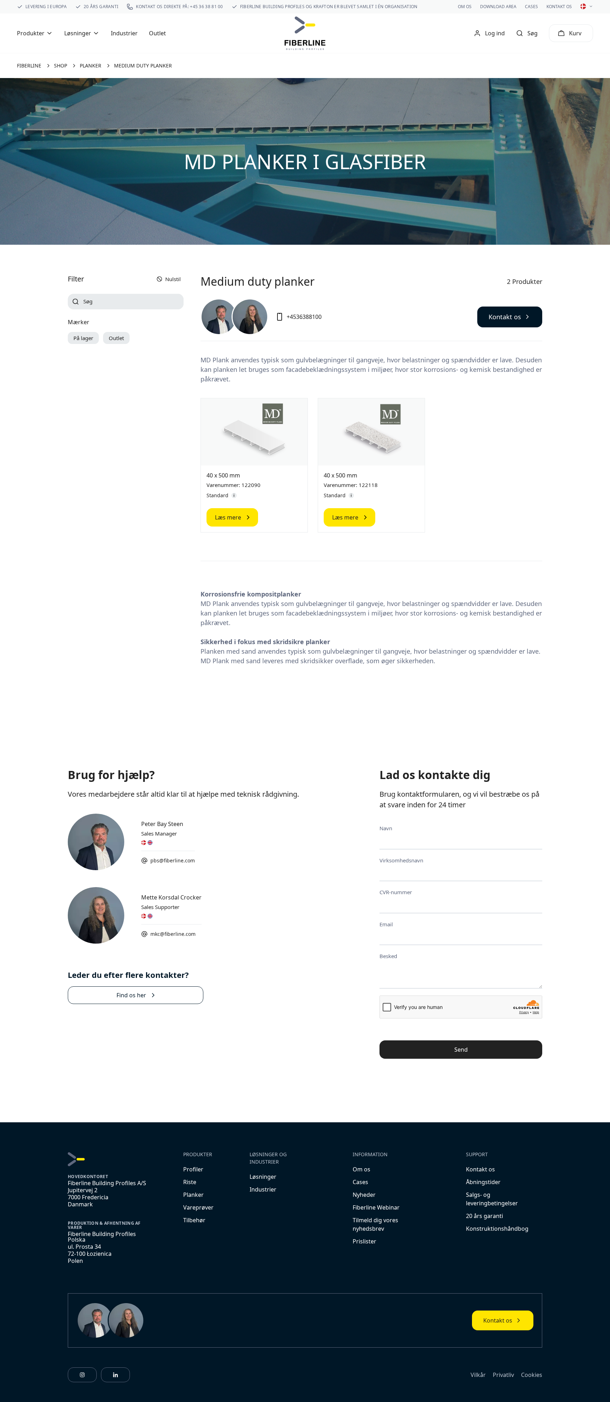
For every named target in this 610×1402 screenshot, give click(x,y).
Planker (193, 1195)
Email (386, 924)
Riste (189, 1182)
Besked (388, 956)
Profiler (193, 1169)
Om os (465, 7)
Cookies (531, 1375)
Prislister (364, 1241)
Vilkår (478, 1375)
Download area (498, 7)
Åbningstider (483, 1182)
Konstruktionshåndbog (497, 1228)
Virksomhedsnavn (401, 860)
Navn (385, 828)
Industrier (124, 33)
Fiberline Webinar (376, 1207)
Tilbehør (194, 1220)
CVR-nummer (395, 892)
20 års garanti (484, 1216)
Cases (531, 7)
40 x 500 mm (223, 475)
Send (461, 1049)
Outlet (157, 33)
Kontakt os (559, 7)
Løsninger (263, 1177)
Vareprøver (198, 1207)
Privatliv (503, 1375)
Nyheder (364, 1195)
